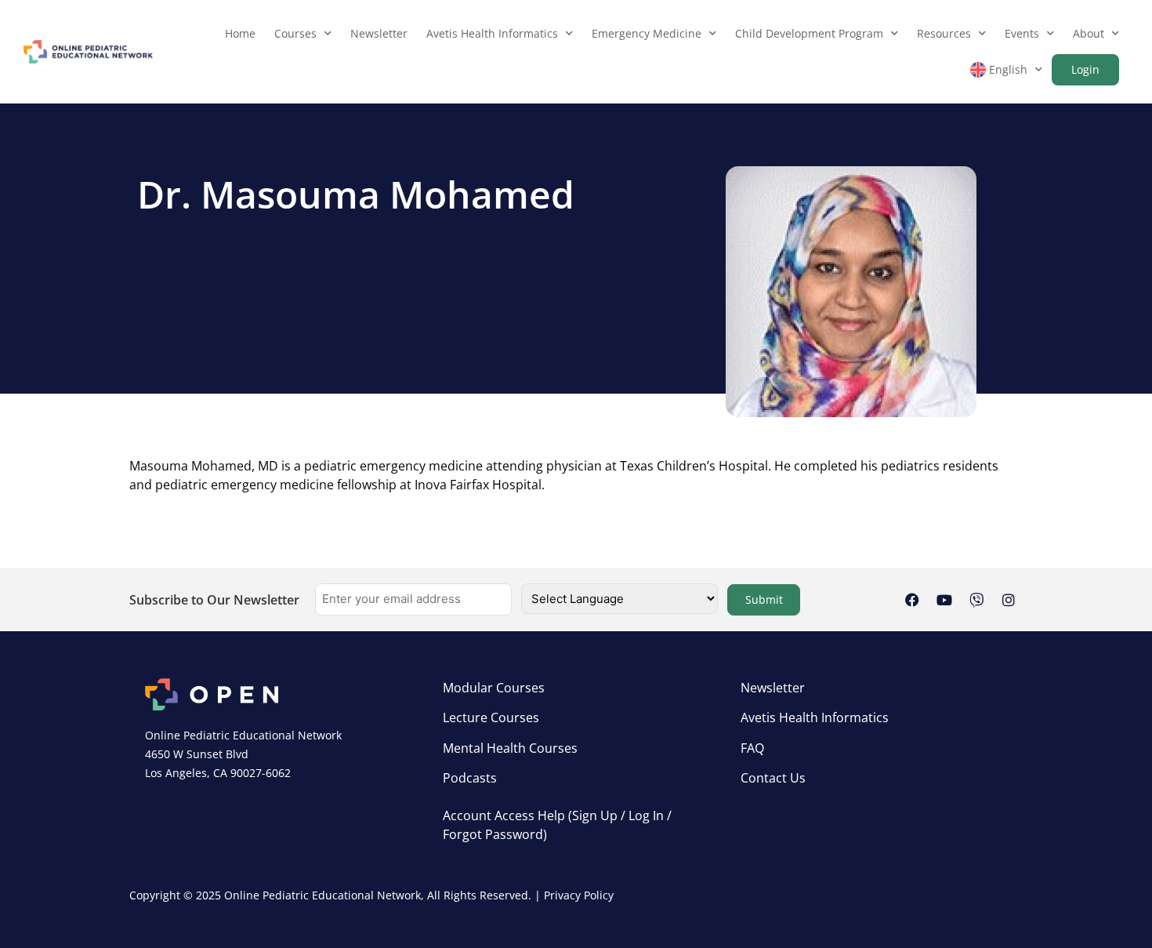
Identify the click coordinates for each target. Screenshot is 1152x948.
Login (1085, 69)
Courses (295, 33)
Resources (944, 33)
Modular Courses (494, 687)
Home (240, 33)
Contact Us (773, 777)
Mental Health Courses (510, 748)
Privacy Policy (579, 895)
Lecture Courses (491, 717)
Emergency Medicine (646, 33)
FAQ (752, 748)
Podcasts (470, 777)
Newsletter (379, 33)
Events (1022, 33)
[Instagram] (1008, 600)
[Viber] (976, 600)
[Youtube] (944, 600)
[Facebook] (912, 600)
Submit (764, 599)
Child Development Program (809, 33)
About (1088, 33)
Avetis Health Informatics (492, 33)
